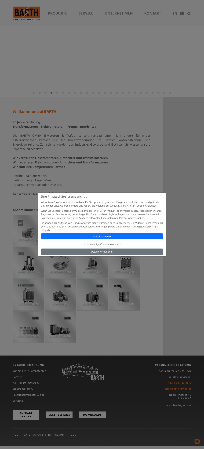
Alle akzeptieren (102, 236)
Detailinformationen (102, 251)
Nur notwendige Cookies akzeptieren (102, 244)
